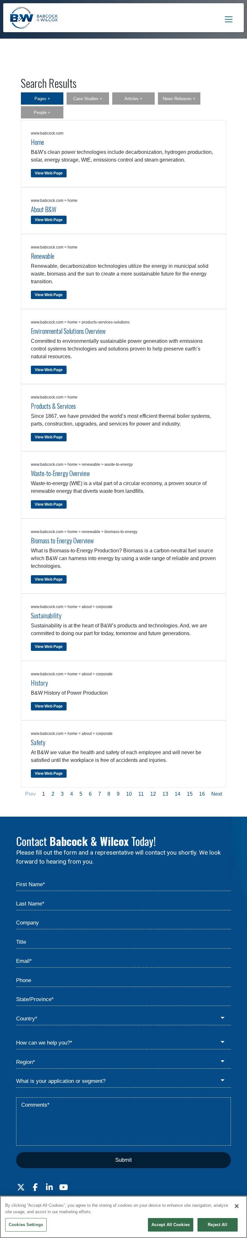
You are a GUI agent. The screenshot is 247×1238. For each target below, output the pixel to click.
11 (141, 794)
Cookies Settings (26, 1224)
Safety (38, 742)
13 (165, 794)
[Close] (237, 1206)
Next (216, 794)
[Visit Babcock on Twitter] (20, 1187)
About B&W (43, 209)
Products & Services (53, 406)
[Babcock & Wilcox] (34, 19)
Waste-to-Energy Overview (60, 473)
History (39, 683)
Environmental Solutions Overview (68, 331)
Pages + (42, 98)
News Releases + (179, 98)
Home (37, 142)
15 (190, 794)
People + (42, 112)
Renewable (42, 256)
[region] (123, 1217)
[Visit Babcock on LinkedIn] (49, 1187)
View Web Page (49, 173)
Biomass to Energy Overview (62, 540)
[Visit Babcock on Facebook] (35, 1187)
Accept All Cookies (170, 1224)
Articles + (133, 98)
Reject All (217, 1224)
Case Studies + (87, 98)
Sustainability (46, 615)
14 (177, 794)
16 (202, 794)
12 (153, 794)
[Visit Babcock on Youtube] (63, 1187)
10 (129, 794)
